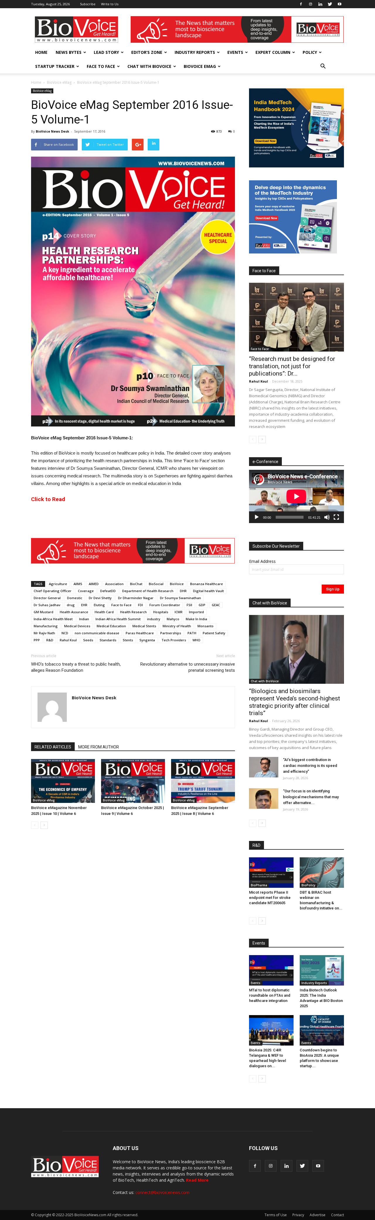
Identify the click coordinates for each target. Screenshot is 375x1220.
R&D (49, 640)
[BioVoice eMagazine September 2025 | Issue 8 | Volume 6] (203, 781)
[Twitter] (329, 4)
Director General (47, 598)
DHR (183, 591)
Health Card (104, 612)
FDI (140, 605)
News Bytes (68, 52)
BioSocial (156, 584)
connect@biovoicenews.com (162, 1192)
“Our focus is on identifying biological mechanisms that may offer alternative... (311, 797)
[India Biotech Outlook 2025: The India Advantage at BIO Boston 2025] (322, 970)
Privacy (298, 1214)
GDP (202, 605)
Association (114, 584)
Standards (108, 640)
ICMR (179, 612)
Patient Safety (214, 633)
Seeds (88, 640)
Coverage (86, 591)
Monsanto (205, 626)
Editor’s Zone (146, 52)
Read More (197, 1180)
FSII (189, 605)
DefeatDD (108, 591)
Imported (196, 612)
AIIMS (78, 584)
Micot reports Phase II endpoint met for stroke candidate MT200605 (270, 897)
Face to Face (101, 66)
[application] (296, 496)
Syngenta (147, 640)
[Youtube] (339, 4)
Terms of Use (276, 1214)
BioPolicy (308, 885)
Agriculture (58, 584)
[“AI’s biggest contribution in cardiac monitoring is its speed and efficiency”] (263, 767)
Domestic (74, 598)
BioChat (136, 584)
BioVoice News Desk (52, 131)
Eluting (99, 605)
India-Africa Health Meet (53, 619)
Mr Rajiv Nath (44, 633)
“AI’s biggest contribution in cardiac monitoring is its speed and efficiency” (310, 766)
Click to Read (48, 499)
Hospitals (160, 612)
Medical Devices (77, 626)
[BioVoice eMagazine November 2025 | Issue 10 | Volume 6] (63, 781)
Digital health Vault (208, 591)
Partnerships (170, 633)
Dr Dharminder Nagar (136, 598)
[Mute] (327, 517)
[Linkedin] (320, 4)
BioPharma (259, 885)
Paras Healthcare (140, 633)
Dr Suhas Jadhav (47, 605)
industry (153, 619)
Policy (310, 52)
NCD (65, 633)
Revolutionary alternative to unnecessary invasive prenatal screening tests (187, 667)
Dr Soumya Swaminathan (180, 598)
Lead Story (106, 52)
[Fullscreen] (336, 517)
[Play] (257, 517)
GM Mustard (43, 612)
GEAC (216, 605)
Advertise (317, 1214)
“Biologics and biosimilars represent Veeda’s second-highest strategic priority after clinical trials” (294, 702)
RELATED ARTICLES (53, 747)
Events (235, 52)
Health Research (133, 612)
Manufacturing (46, 626)
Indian (84, 619)
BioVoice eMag (200, 66)
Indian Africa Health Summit (118, 619)
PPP (37, 640)
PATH (192, 633)
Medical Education (111, 626)
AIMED (94, 584)
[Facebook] (300, 4)
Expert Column (272, 52)
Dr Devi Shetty (100, 598)
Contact (337, 1214)
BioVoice (177, 584)
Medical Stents (144, 626)
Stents (128, 640)
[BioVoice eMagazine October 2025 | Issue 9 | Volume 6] (133, 781)
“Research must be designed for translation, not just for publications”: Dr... (292, 366)
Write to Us (109, 4)
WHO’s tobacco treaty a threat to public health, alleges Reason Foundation (76, 667)
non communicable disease (97, 633)
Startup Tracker (54, 66)
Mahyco (173, 619)
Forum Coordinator (164, 605)
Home (41, 52)
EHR (84, 605)
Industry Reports (195, 52)
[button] (323, 66)
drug (71, 605)
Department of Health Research (147, 591)
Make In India (196, 619)
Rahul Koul (68, 640)
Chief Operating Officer (52, 591)
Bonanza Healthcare (206, 584)
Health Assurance (74, 612)
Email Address (262, 561)
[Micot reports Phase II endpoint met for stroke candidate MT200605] (271, 872)
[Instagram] (310, 4)
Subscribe (88, 4)
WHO (196, 640)
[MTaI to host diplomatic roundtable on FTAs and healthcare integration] (271, 970)
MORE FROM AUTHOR (98, 747)
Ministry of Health (177, 626)
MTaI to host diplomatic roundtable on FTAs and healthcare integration (269, 995)
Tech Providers (173, 640)
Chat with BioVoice (149, 66)
